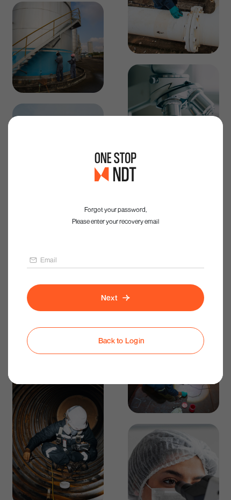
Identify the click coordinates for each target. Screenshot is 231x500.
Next (109, 297)
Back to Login (121, 340)
